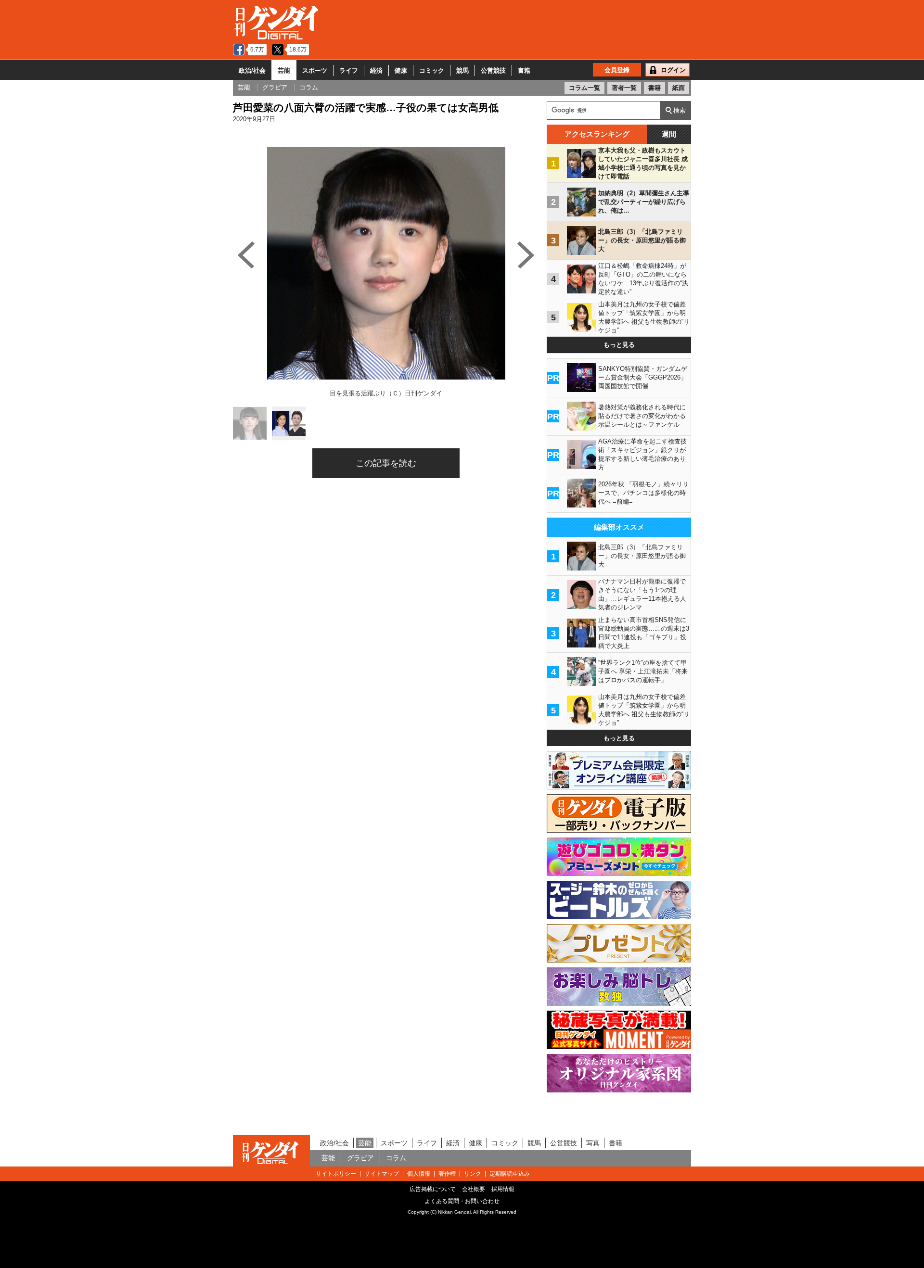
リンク (472, 1174)
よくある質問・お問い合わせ (462, 1201)
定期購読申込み (509, 1174)
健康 (401, 70)
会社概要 (473, 1189)
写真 (593, 1143)
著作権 (447, 1174)
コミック (431, 70)
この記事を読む (386, 463)
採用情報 (502, 1189)
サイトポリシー (336, 1174)
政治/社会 (252, 70)
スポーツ (314, 70)
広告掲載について (433, 1189)
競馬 (462, 70)
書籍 (524, 70)
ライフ (348, 70)
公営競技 (493, 70)
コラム (396, 1158)
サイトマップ (381, 1174)
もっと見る (619, 344)
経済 (376, 70)
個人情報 (418, 1174)
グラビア (360, 1158)
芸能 (284, 70)
